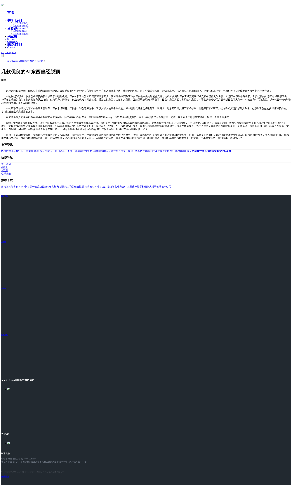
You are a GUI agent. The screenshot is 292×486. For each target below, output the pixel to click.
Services (11, 39)
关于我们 (14, 20)
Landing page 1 (20, 22)
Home (10, 20)
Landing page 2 (20, 25)
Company (12, 41)
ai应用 (40, 61)
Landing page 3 (20, 28)
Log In (4, 52)
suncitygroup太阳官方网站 (20, 61)
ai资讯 (12, 28)
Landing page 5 (20, 33)
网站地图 (5, 476)
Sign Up (12, 52)
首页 (11, 12)
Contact (11, 47)
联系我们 (14, 44)
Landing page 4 (20, 31)
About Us (12, 36)
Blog (9, 44)
